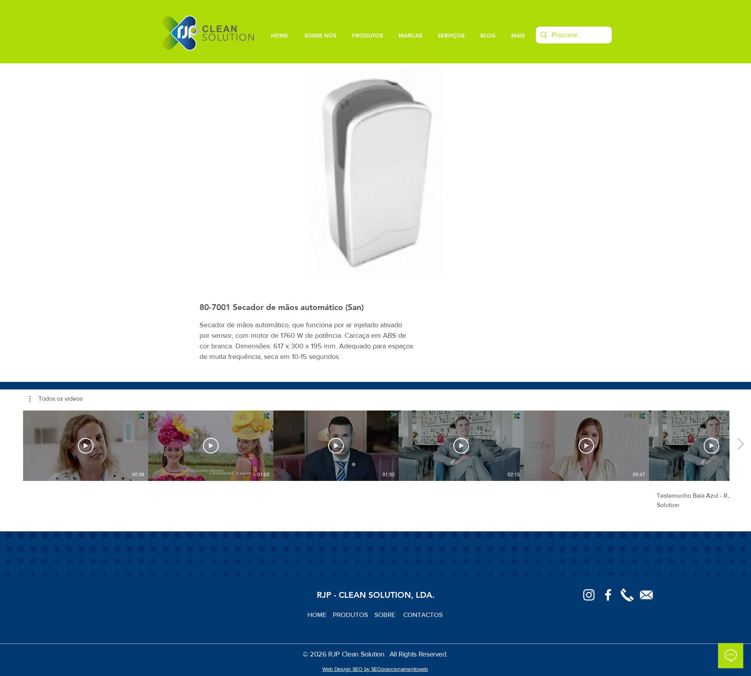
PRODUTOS (353, 614)
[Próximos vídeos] (740, 444)
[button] (56, 398)
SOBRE (385, 614)
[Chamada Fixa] (627, 594)
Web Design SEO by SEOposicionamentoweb (375, 669)
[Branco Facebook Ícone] (608, 594)
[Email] (646, 594)
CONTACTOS (423, 614)
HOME (320, 614)
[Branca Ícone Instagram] (588, 594)
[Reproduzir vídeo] (85, 446)
